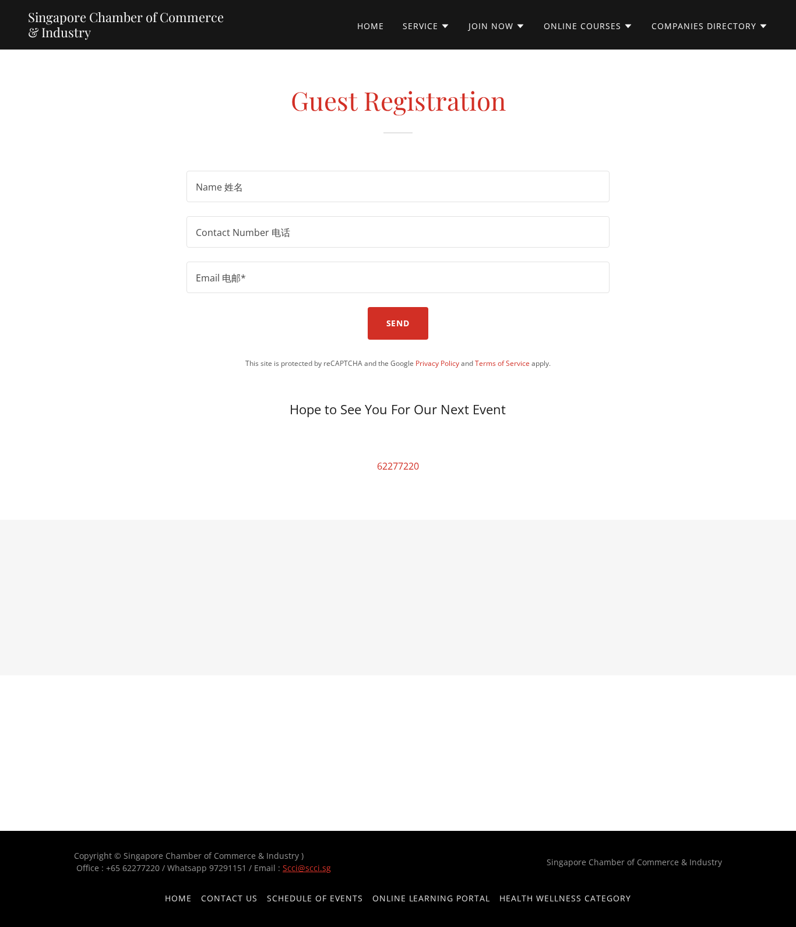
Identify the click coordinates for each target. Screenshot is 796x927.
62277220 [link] (398, 466)
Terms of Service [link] (502, 363)
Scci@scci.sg (307, 867)
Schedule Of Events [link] (315, 898)
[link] (157, 33)
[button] (426, 26)
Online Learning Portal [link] (431, 898)
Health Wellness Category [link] (565, 898)
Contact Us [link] (229, 898)
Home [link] (370, 25)
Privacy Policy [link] (437, 363)
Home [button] (178, 898)
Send (398, 323)
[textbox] (397, 186)
